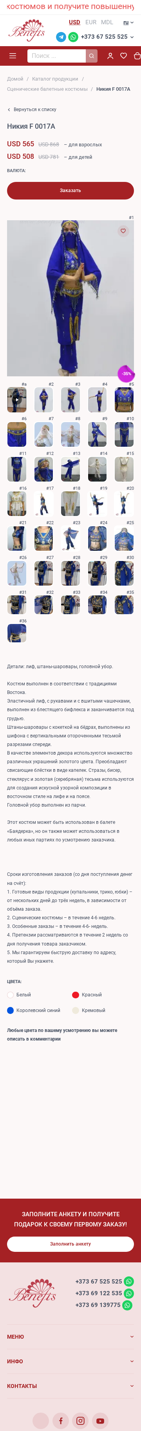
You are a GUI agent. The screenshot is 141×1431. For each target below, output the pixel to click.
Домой (15, 79)
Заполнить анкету (70, 1244)
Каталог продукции (55, 79)
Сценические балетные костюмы (47, 89)
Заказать (70, 190)
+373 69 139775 (98, 1305)
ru (125, 22)
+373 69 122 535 (99, 1293)
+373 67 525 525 (104, 36)
